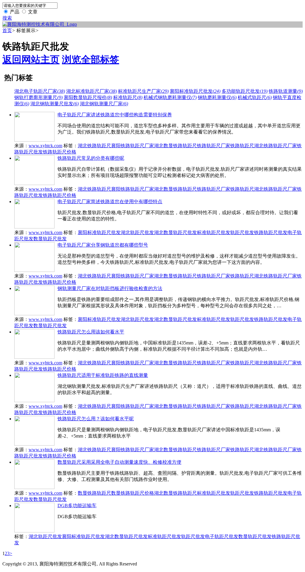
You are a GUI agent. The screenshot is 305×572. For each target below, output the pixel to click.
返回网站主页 (31, 59)
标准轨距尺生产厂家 (143, 91)
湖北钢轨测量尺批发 (54, 103)
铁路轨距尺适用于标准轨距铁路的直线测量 (102, 375)
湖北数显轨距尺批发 (175, 232)
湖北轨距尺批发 (137, 232)
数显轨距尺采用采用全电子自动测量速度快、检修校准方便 (119, 462)
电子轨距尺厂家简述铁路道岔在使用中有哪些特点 (109, 201)
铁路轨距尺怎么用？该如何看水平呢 (95, 418)
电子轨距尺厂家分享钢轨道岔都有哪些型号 (102, 244)
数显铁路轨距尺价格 (132, 493)
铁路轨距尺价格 (59, 151)
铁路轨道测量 (286, 91)
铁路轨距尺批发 (270, 232)
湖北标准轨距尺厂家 (91, 91)
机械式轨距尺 (255, 97)
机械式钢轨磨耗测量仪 (170, 97)
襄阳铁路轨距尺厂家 (132, 145)
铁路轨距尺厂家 (213, 145)
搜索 (7, 18)
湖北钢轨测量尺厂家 (104, 103)
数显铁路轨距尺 (94, 493)
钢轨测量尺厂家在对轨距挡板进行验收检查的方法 (109, 288)
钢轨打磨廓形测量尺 (38, 97)
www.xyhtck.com (45, 145)
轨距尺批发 (242, 232)
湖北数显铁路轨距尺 (175, 145)
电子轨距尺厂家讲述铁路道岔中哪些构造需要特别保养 (114, 114)
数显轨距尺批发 (50, 238)
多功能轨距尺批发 (244, 91)
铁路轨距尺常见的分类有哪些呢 (90, 158)
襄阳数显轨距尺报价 (88, 97)
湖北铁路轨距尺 (94, 145)
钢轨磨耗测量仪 (217, 97)
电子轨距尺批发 (221, 536)
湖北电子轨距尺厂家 (39, 91)
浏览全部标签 (90, 59)
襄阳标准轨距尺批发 (195, 91)
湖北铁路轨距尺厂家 (275, 145)
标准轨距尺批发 (213, 232)
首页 (7, 30)
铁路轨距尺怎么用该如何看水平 (90, 331)
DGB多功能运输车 (77, 505)
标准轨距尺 (127, 97)
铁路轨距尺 (242, 145)
